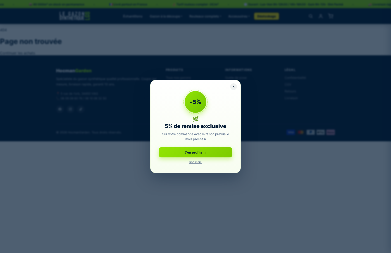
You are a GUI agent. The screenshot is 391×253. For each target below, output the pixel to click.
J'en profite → (195, 152)
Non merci (195, 162)
